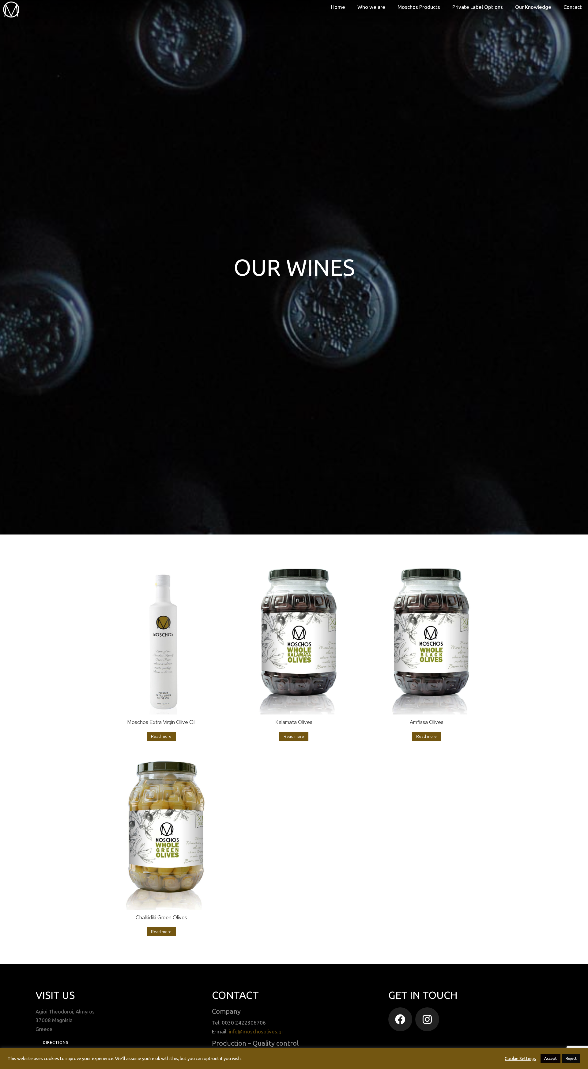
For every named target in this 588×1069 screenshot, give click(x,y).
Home (338, 7)
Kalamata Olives (293, 722)
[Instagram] (427, 1019)
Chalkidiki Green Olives (161, 917)
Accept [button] (550, 1058)
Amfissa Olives (426, 722)
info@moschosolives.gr (256, 1031)
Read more (161, 736)
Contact (573, 7)
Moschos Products (419, 7)
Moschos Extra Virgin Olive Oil (161, 722)
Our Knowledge (533, 7)
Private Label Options (477, 7)
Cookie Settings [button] (520, 1058)
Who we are (371, 7)
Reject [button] (571, 1058)
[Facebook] (400, 1019)
